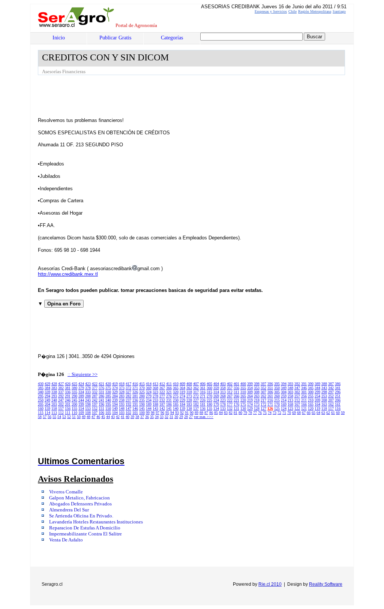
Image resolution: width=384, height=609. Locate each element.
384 (47, 388)
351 (270, 388)
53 (64, 417)
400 (243, 384)
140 (175, 408)
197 (95, 404)
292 (61, 396)
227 (196, 400)
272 (196, 396)
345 (311, 388)
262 (263, 396)
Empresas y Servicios (271, 11)
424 (81, 384)
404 (216, 384)
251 (337, 396)
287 (95, 396)
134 (216, 408)
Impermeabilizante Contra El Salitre (85, 534)
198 (88, 404)
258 (290, 396)
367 (162, 388)
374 (115, 388)
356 (236, 388)
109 (81, 413)
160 (41, 408)
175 (243, 404)
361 (203, 388)
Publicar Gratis (115, 38)
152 (95, 408)
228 (189, 400)
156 (67, 408)
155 (74, 408)
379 (81, 388)
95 (167, 413)
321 (169, 392)
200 (74, 404)
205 (41, 404)
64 (318, 413)
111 (67, 413)
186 (169, 404)
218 (257, 400)
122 (297, 408)
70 (289, 413)
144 (149, 408)
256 (304, 396)
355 (243, 388)
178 (223, 404)
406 (203, 384)
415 (142, 384)
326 (135, 392)
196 (101, 404)
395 (277, 384)
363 (189, 388)
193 (121, 404)
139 (182, 408)
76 (260, 413)
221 (236, 400)
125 (277, 408)
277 (162, 396)
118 (324, 408)
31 (171, 417)
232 (162, 400)
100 (142, 413)
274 (182, 396)
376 (101, 388)
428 (54, 384)
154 (81, 408)
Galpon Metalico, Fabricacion (79, 498)
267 (229, 396)
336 (67, 392)
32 (166, 417)
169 (283, 404)
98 (152, 413)
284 (115, 396)
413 (155, 384)
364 (182, 388)
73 (274, 413)
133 (223, 408)
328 (121, 392)
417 (128, 384)
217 (263, 400)
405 (209, 384)
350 (277, 388)
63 (323, 413)
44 (108, 417)
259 (283, 396)
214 (283, 400)
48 (88, 417)
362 (196, 388)
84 (221, 413)
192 (128, 404)
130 (243, 408)
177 (229, 404)
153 (88, 408)
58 (40, 417)
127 (263, 408)
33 (162, 417)
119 (317, 408)
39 (132, 417)
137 (196, 408)
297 (331, 392)
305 (277, 392)
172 (263, 404)
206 (337, 400)
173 (257, 404)
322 (162, 392)
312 (229, 392)
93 (177, 413)
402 (229, 384)
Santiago (339, 11)
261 (270, 396)
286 (101, 396)
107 (95, 413)
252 (331, 396)
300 (311, 392)
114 (47, 413)
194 (115, 404)
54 (59, 417)
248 (54, 400)
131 (236, 408)
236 (135, 400)
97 (157, 413)
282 (128, 396)
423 (88, 384)
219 (250, 400)
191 (135, 404)
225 (209, 400)
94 (172, 413)
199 (81, 404)
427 (61, 384)
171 (270, 404)
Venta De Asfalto (66, 540)
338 (54, 392)
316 (203, 392)
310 (243, 392)
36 (147, 417)
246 (67, 400)
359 (216, 388)
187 (162, 404)
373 (121, 388)
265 (243, 396)
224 (216, 400)
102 (128, 413)
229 (182, 400)
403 (223, 384)
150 (108, 408)
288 (88, 396)
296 (337, 392)
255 (311, 396)
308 (257, 392)
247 (61, 400)
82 (230, 413)
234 (149, 400)
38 (137, 417)
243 (88, 400)
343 (324, 388)
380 (74, 388)
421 (101, 384)
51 (74, 417)
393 (290, 384)
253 (324, 396)
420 (108, 384)
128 (257, 408)
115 (41, 413)
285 (108, 396)
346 (304, 388)
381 (67, 388)
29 (181, 417)
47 (93, 417)
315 (209, 392)
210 (311, 400)
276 (169, 396)
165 (311, 404)
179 (216, 404)
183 (189, 404)
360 (209, 388)
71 (284, 413)
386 (337, 384)
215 (277, 400)
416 (135, 384)
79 (245, 413)
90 (192, 413)
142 (162, 408)
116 (337, 408)
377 (95, 388)
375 (108, 388)
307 (263, 392)
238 (121, 400)
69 (294, 413)
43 (113, 417)
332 (95, 392)
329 (115, 392)
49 (84, 417)
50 (79, 417)
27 (191, 417)
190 (142, 404)
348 (290, 388)
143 (155, 408)
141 (169, 408)
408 (189, 384)
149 (115, 408)
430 (41, 384)
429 (47, 384)
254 (317, 396)
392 (297, 384)
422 (95, 384)
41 (122, 417)
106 (101, 413)
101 (135, 413)
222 (229, 400)
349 (283, 388)
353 (257, 388)
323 (155, 392)
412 (162, 384)
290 (74, 396)
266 (236, 396)
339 (47, 392)
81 (235, 413)
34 (157, 417)
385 (41, 388)
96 (162, 413)
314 (216, 392)
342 (331, 388)
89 (196, 413)
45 (103, 417)
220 (243, 400)
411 (169, 384)
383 (54, 388)
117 (331, 408)
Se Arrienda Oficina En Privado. (81, 516)
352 (263, 388)
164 (317, 404)
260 (277, 396)
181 (203, 404)
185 (175, 404)
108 (88, 413)
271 (203, 396)
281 (135, 396)
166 (304, 404)
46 (98, 417)
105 (108, 413)
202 (61, 404)
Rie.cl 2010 (270, 584)
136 (203, 408)
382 (61, 388)
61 (333, 413)
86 (211, 413)
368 (155, 388)
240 (108, 400)
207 (331, 400)
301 (304, 392)
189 (149, 404)
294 (47, 396)
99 (148, 413)
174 (250, 404)
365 (175, 388)
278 (155, 396)
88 (201, 413)
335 (74, 392)
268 (223, 396)
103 (121, 413)
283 (121, 396)
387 (331, 384)
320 (175, 392)
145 (142, 408)
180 (209, 404)
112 (61, 413)
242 (95, 400)
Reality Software (325, 584)
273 (189, 396)
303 (290, 392)
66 (308, 413)
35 (152, 417)
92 (182, 413)
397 (263, 384)
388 (324, 384)
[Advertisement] (174, 96)
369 (149, 388)
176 (236, 404)
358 (223, 388)
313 (223, 392)
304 (283, 392)
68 (299, 413)
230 (175, 400)
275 (175, 396)
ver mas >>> (203, 417)
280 (142, 396)
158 (54, 408)
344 (317, 388)
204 (47, 404)
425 (74, 384)
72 (279, 413)
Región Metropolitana (314, 11)
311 (236, 392)
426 (67, 384)
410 (175, 384)
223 (223, 400)
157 (61, 408)
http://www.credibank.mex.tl (68, 274)
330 (108, 392)
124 (283, 408)
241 (101, 400)
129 (250, 408)
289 (81, 396)
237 (128, 400)
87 (206, 413)
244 (81, 400)
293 (54, 396)
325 (142, 392)
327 (128, 392)
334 (81, 392)
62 (328, 413)
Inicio (58, 38)
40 (127, 417)
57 (44, 417)
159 (47, 408)
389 (317, 384)
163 (324, 404)
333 (88, 392)
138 (189, 408)
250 (41, 400)
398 (257, 384)
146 (135, 408)
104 (115, 413)
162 (331, 404)
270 (209, 396)
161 (337, 404)
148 (121, 408)
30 (176, 417)
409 (182, 384)
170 (277, 404)
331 (101, 392)
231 (169, 400)
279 (149, 396)
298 (324, 392)
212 (297, 400)
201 (67, 404)
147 (128, 408)
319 (182, 392)
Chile (292, 11)
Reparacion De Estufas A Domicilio (84, 528)
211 (304, 400)
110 (74, 413)
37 (142, 417)
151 (101, 408)
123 (290, 408)
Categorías (172, 38)
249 (47, 400)
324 (149, 392)
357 (229, 388)
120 (311, 408)
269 (216, 396)
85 (216, 413)
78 (250, 413)
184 (182, 404)
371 (135, 388)
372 (128, 388)
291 (67, 396)
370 (142, 388)
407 (196, 384)
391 (304, 384)
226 (203, 400)
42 (118, 417)
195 (108, 404)
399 (250, 384)
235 (142, 400)
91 (187, 413)
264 (250, 396)
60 (338, 413)
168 (290, 404)
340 (41, 392)
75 (265, 413)
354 (250, 388)
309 (250, 392)
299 (317, 392)
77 (255, 413)
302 (297, 392)
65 (313, 413)
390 (311, 384)
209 (317, 400)
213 (290, 400)
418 (121, 384)
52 (69, 417)
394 (283, 384)
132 (229, 408)
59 (343, 413)
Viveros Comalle (66, 492)
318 (189, 392)
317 (196, 392)
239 (115, 400)
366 (169, 388)
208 (324, 400)
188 (155, 404)
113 (54, 413)
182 (196, 404)
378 (88, 388)
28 (186, 417)
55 (54, 417)
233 (155, 400)
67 (304, 413)
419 (115, 384)
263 (257, 396)
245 (74, 400)
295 (41, 396)
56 (49, 417)
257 (297, 396)
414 (149, 384)
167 (297, 404)
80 (240, 413)
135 (209, 408)
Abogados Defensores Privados (80, 504)
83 (226, 413)
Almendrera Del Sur (69, 510)
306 (270, 392)
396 (270, 384)
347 (297, 388)
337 (61, 392)
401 (236, 384)
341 (337, 388)
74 (270, 413)
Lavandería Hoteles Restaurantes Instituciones (96, 522)
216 (270, 400)
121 (304, 408)
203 (54, 404)
